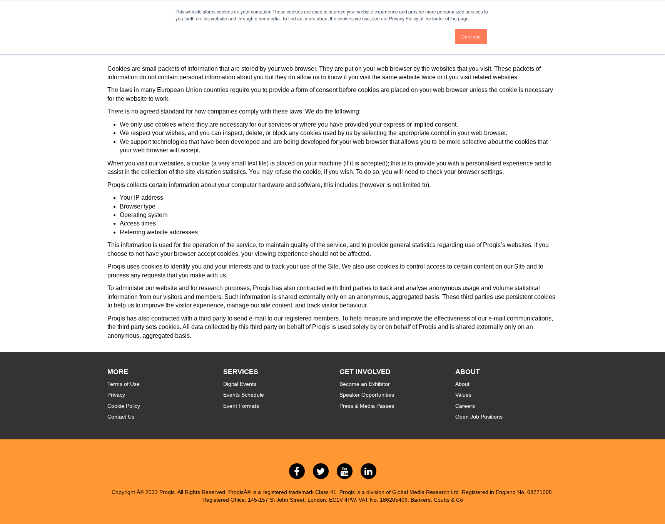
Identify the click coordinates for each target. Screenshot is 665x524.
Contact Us (120, 417)
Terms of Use (123, 384)
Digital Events (239, 384)
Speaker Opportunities (366, 395)
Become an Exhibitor (364, 384)
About (462, 384)
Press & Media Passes (366, 406)
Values (463, 395)
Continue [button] (471, 36)
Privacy (116, 395)
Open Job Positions (479, 417)
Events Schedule (243, 395)
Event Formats (241, 406)
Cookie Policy (123, 406)
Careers (465, 406)
